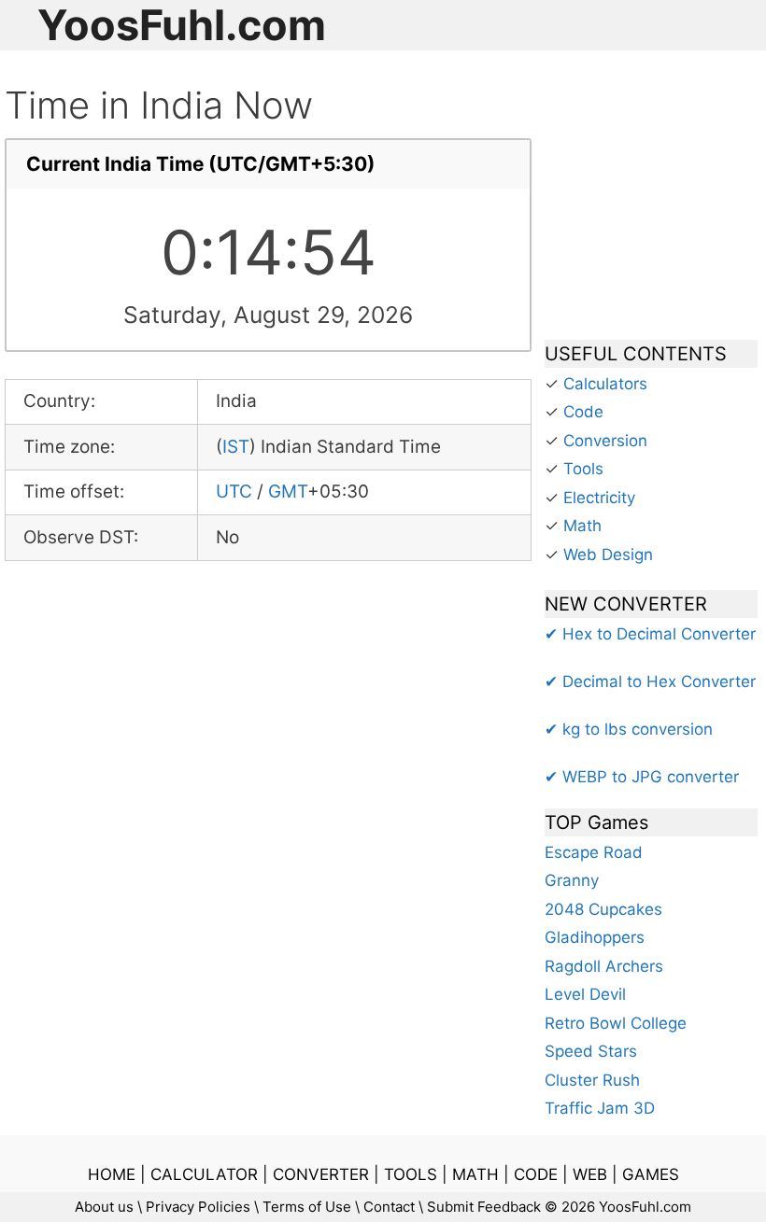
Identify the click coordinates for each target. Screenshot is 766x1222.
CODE (536, 1174)
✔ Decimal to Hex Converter (650, 681)
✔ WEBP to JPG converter (642, 776)
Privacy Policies (198, 1206)
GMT (287, 491)
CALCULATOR (204, 1174)
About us (104, 1206)
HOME (111, 1174)
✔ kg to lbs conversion (629, 729)
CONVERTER (321, 1174)
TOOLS (410, 1174)
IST (235, 446)
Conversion (605, 440)
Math (582, 525)
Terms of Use (306, 1206)
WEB (590, 1174)
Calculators (605, 383)
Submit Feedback (484, 1206)
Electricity (599, 497)
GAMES (650, 1174)
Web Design (608, 554)
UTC (234, 491)
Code (583, 411)
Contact (389, 1206)
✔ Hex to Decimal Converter (650, 634)
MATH (475, 1174)
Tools (583, 468)
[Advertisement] (651, 203)
